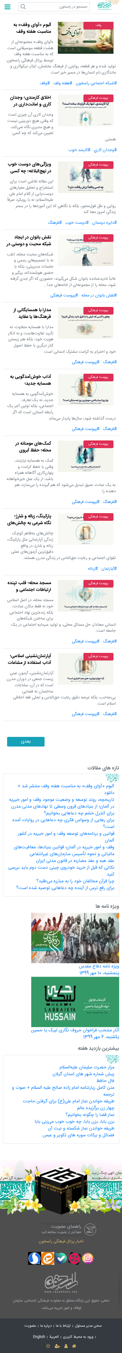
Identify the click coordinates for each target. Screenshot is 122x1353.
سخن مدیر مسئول (88, 1326)
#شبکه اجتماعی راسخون (96, 83)
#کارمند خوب (79, 150)
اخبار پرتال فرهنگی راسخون (61, 1242)
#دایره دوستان (104, 223)
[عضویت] (57, 1347)
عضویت (30, 1326)
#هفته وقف (62, 83)
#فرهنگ (55, 223)
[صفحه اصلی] (74, 1347)
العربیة (54, 1337)
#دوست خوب (77, 223)
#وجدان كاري (105, 150)
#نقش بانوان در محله (99, 295)
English (39, 1337)
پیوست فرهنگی (98, 98)
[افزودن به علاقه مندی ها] (48, 1347)
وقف (98, 25)
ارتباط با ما (63, 1326)
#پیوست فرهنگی (64, 295)
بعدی (26, 741)
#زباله (93, 568)
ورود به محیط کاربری (78, 1337)
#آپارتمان (109, 568)
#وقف (45, 83)
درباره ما (46, 1326)
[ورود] (66, 1347)
